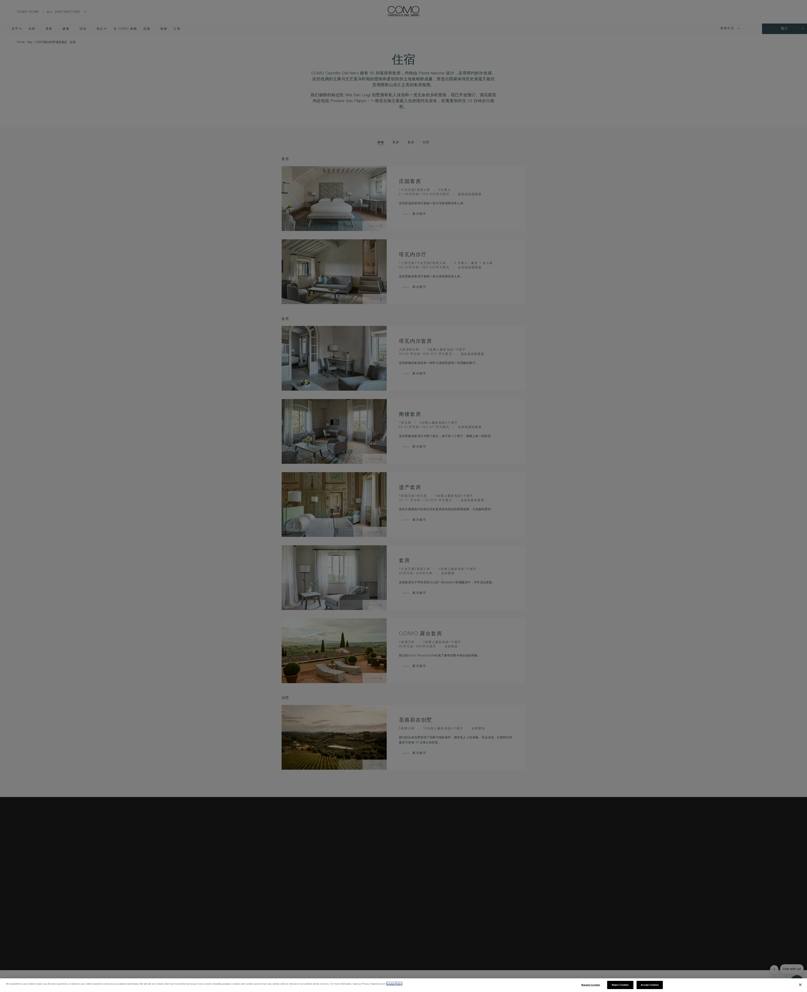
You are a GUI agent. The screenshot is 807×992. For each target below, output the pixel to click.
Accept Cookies (650, 984)
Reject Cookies (620, 984)
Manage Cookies (590, 984)
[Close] (800, 984)
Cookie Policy (394, 983)
